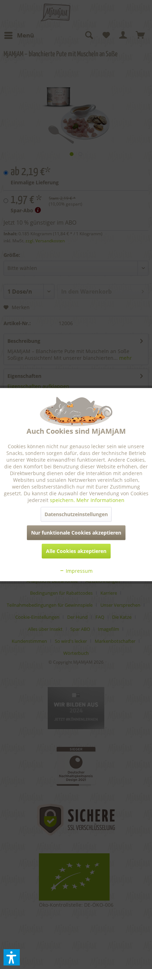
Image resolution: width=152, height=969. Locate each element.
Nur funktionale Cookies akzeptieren (76, 532)
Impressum (78, 570)
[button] (12, 957)
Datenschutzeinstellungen (76, 514)
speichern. (63, 500)
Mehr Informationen (100, 500)
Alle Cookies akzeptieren (76, 551)
